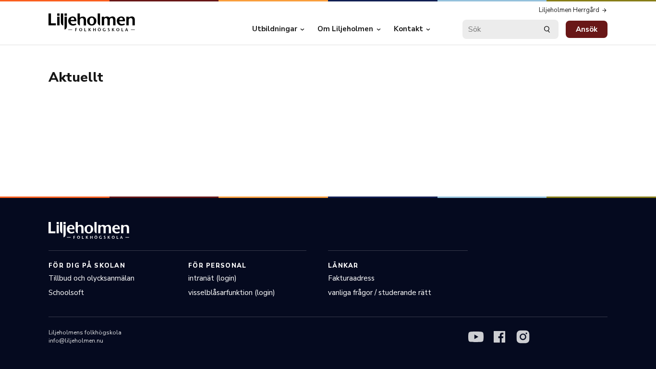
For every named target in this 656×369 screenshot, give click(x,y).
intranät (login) (212, 278)
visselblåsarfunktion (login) (231, 292)
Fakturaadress (351, 278)
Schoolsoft (66, 292)
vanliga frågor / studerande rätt (379, 292)
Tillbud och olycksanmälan (91, 278)
